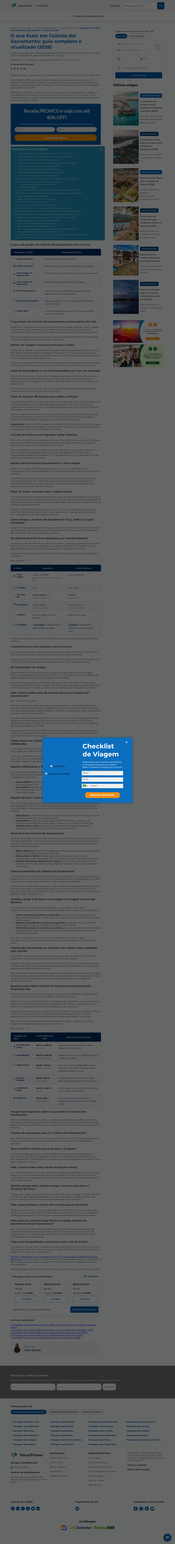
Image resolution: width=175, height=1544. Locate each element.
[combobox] (85, 786)
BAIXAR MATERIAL (102, 795)
